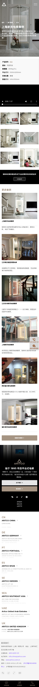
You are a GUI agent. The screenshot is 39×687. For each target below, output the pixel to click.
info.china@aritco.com (17, 656)
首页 (3, 22)
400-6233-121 (14, 653)
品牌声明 (19, 506)
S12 (11, 62)
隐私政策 (19, 504)
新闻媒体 (19, 502)
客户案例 (10, 22)
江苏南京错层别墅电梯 (9, 262)
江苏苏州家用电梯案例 (9, 303)
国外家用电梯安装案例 (9, 427)
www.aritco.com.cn (13, 660)
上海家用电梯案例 (8, 221)
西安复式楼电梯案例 (8, 386)
